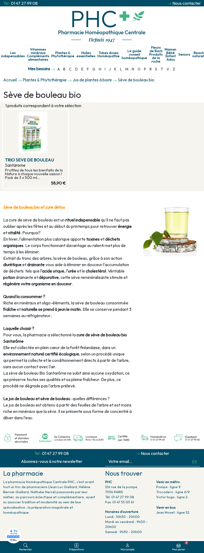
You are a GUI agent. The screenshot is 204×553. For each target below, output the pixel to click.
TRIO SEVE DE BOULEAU (29, 159)
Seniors (184, 54)
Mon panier (179, 546)
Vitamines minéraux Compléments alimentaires (38, 54)
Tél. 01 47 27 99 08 (119, 497)
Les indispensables (13, 54)
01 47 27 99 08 (24, 3)
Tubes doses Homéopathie (108, 54)
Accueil (10, 79)
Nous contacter (186, 3)
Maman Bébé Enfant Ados (170, 54)
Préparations (76, 549)
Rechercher (25, 549)
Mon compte (127, 549)
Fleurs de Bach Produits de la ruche (156, 54)
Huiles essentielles (85, 54)
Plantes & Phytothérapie (62, 54)
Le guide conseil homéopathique (134, 54)
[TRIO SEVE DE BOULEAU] (35, 132)
